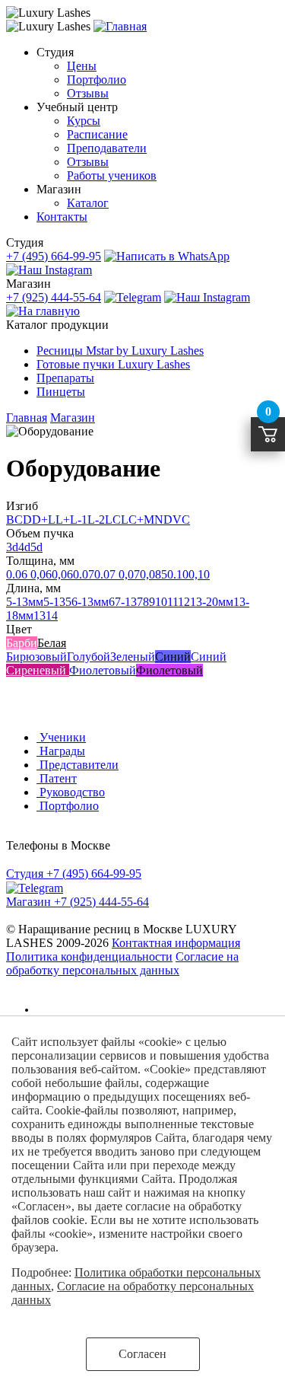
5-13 (54, 601)
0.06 (16, 574)
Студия (53, 1009)
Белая (51, 642)
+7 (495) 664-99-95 (53, 256)
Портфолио (96, 79)
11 (172, 601)
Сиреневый (37, 670)
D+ (40, 519)
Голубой (88, 656)
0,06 (39, 574)
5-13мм (24, 601)
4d (24, 546)
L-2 (96, 519)
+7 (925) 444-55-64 (53, 297)
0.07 (83, 574)
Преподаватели (107, 148)
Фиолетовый (102, 670)
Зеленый (132, 656)
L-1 (78, 519)
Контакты (61, 216)
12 (184, 601)
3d (12, 546)
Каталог (88, 202)
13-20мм (211, 601)
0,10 (199, 574)
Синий (173, 656)
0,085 (153, 574)
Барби (21, 642)
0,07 (129, 574)
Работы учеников (112, 175)
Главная (26, 417)
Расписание (97, 134)
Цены (82, 65)
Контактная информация (176, 942)
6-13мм (90, 601)
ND (163, 519)
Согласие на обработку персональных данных (122, 963)
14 (52, 615)
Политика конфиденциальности (89, 956)
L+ (62, 519)
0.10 (177, 574)
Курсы (83, 120)
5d (36, 546)
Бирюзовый (36, 656)
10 (161, 601)
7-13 (126, 601)
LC (113, 519)
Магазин (72, 417)
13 (39, 615)
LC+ (132, 519)
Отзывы (88, 93)
